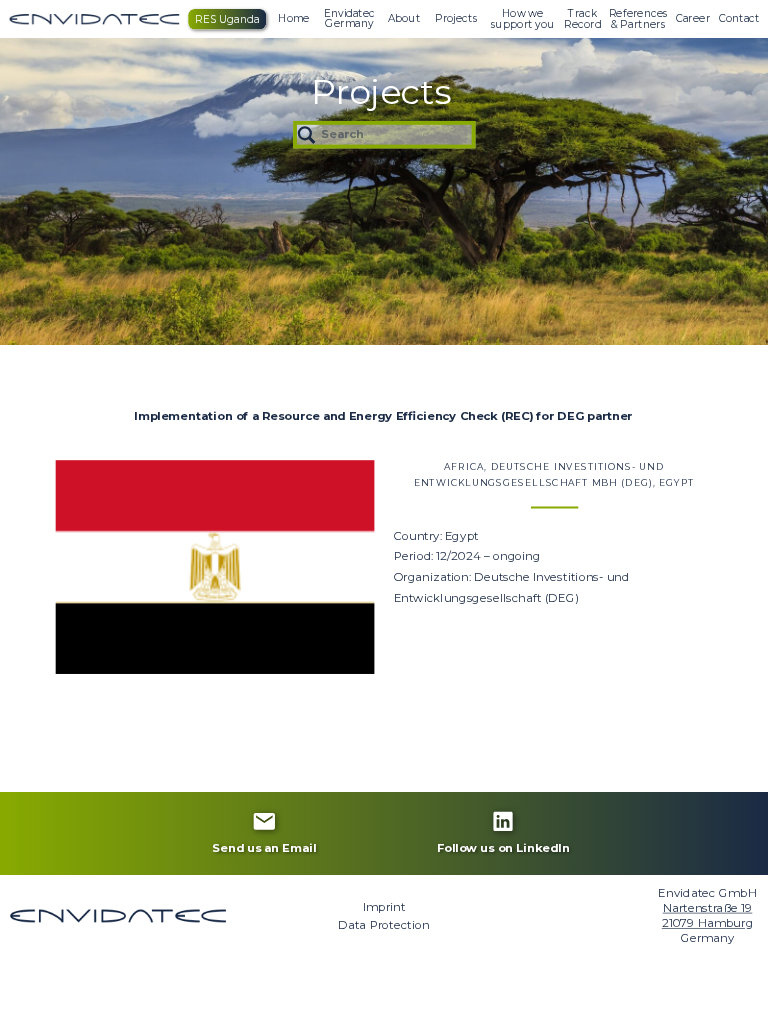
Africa (464, 467)
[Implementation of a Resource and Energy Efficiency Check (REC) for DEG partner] (215, 567)
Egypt (676, 484)
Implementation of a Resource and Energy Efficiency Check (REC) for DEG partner (383, 416)
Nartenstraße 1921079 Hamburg (708, 915)
